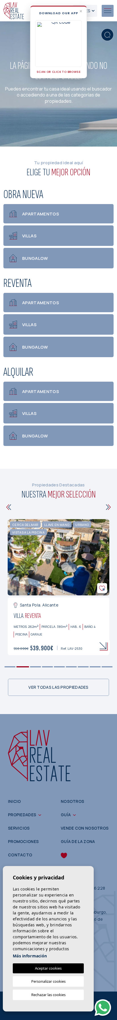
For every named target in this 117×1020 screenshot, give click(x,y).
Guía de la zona (78, 841)
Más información (30, 956)
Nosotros (72, 801)
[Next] (108, 507)
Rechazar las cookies (48, 994)
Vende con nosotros (84, 828)
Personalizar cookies (48, 981)
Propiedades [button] (22, 814)
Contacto (20, 854)
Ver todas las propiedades (58, 687)
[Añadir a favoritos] (102, 588)
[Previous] (9, 507)
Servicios (19, 828)
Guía (66, 814)
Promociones (23, 841)
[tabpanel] (58, 587)
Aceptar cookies (48, 968)
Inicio (14, 801)
